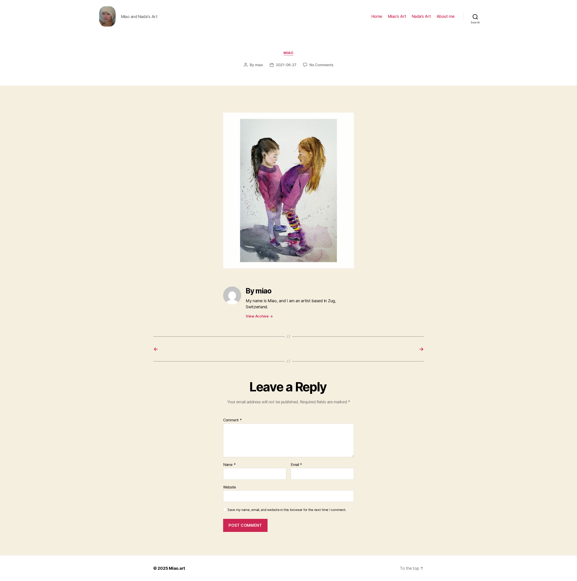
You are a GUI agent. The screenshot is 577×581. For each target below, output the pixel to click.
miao (288, 53)
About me (446, 16)
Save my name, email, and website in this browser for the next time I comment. (287, 510)
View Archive (259, 316)
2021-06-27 (286, 65)
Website (229, 487)
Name (229, 465)
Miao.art (177, 568)
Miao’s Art (397, 16)
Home (376, 16)
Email (296, 465)
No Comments (321, 65)
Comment (232, 420)
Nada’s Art (421, 16)
